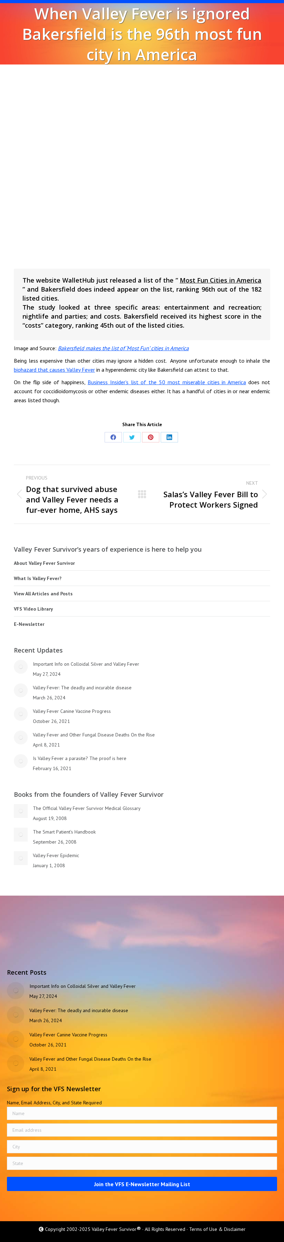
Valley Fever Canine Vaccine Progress (72, 711)
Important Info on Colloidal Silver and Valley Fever (86, 664)
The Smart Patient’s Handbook (64, 832)
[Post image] (21, 667)
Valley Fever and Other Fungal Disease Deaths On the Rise (94, 735)
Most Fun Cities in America (220, 280)
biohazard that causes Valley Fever (54, 369)
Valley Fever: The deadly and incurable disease (82, 687)
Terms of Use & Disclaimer (217, 1229)
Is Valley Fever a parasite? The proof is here (79, 758)
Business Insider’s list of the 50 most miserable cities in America (167, 382)
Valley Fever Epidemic (56, 855)
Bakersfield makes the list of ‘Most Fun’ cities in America (123, 348)
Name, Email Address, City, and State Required (54, 1102)
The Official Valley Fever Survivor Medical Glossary (87, 808)
